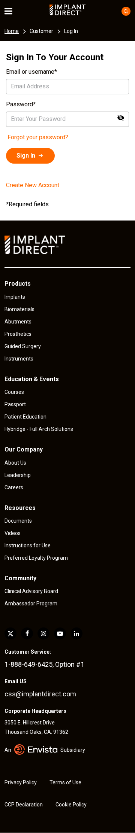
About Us (15, 463)
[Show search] (126, 11)
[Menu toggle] (13, 11)
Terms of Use (65, 782)
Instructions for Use (27, 545)
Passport (15, 404)
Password (19, 104)
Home (11, 31)
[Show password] (120, 118)
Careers (13, 487)
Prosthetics (18, 334)
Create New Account (32, 185)
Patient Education (25, 417)
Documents (18, 521)
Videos (12, 533)
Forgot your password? (38, 137)
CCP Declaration (23, 805)
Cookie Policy (71, 805)
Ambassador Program (30, 603)
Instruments (18, 359)
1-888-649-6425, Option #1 (44, 664)
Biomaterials (19, 309)
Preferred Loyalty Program (36, 558)
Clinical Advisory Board (31, 591)
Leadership (17, 475)
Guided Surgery (22, 346)
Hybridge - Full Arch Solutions (38, 429)
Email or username (30, 71)
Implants (14, 297)
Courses (14, 392)
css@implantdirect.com (40, 694)
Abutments (18, 322)
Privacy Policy (20, 782)
